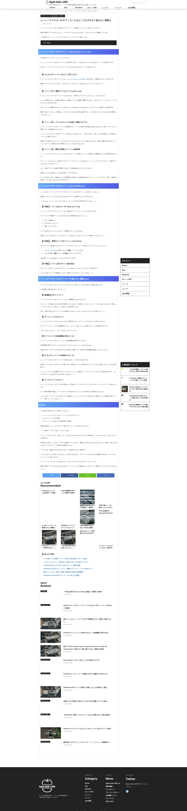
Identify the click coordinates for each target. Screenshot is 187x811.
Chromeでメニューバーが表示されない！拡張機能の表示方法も (86, 633)
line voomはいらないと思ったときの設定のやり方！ (81, 660)
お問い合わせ (110, 801)
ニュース (105, 7)
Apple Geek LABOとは (113, 783)
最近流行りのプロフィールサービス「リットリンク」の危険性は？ (86, 742)
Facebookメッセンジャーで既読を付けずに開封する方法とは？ (85, 674)
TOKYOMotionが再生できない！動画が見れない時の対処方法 (138, 398)
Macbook (125, 275)
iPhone (52, 7)
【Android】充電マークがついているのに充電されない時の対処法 (86, 715)
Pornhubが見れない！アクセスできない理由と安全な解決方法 (138, 389)
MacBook (78, 7)
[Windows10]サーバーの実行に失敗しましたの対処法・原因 (85, 687)
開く (49, 42)
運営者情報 (109, 786)
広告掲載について (111, 795)
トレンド (118, 7)
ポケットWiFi (92, 7)
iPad (65, 7)
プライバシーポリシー (112, 792)
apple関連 (131, 7)
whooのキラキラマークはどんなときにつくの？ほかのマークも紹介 (87, 729)
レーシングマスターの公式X (76, 79)
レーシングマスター (51, 250)
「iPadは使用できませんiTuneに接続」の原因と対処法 (82, 592)
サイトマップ (110, 798)
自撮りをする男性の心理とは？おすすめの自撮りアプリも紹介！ (86, 701)
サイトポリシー (110, 789)
